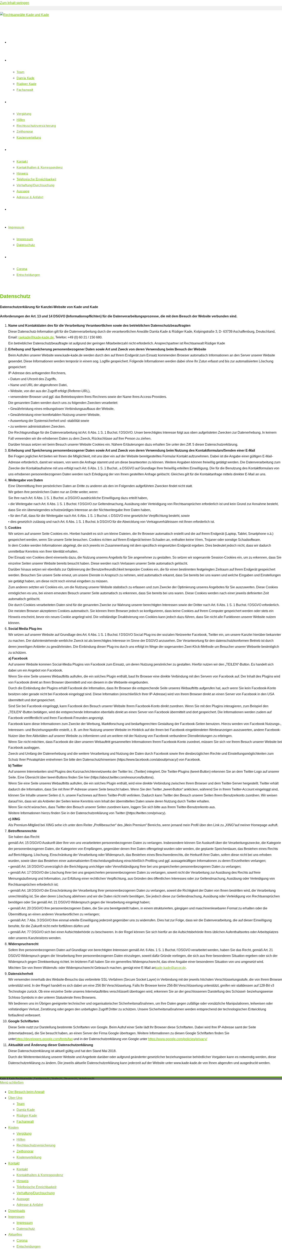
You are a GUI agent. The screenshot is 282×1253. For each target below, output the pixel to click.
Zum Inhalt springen (14, 3)
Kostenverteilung (29, 1157)
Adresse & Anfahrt (30, 1205)
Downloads (16, 1211)
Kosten (13, 1127)
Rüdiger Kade (27, 1115)
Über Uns (15, 1098)
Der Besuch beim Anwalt (26, 1092)
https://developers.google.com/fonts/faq (44, 1039)
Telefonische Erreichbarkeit (36, 1187)
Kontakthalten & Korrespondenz (40, 1175)
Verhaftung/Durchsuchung (36, 1193)
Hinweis (22, 1181)
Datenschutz (26, 1228)
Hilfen (21, 1139)
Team (21, 1104)
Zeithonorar (25, 1151)
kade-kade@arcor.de (170, 967)
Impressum (16, 1217)
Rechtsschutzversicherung (36, 1145)
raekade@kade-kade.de (36, 337)
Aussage (23, 1199)
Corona (22, 1240)
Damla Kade (26, 1110)
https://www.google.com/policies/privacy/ (177, 1039)
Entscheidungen (28, 1246)
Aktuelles (15, 1234)
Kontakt (13, 1163)
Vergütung (24, 1133)
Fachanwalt (25, 1121)
